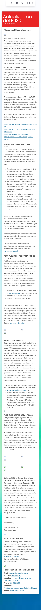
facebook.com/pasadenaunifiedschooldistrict (20, 588)
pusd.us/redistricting (14, 293)
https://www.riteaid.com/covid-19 (16, 134)
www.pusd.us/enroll (11, 251)
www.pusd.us (16, 576)
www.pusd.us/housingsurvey (17, 390)
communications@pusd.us (18, 573)
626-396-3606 (15, 583)
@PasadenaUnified (17, 591)
